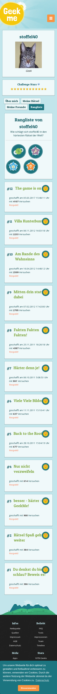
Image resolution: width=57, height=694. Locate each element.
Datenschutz (15, 645)
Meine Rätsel (31, 101)
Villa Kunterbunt (28, 221)
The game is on (28, 188)
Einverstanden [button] (28, 688)
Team (40, 641)
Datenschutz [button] (42, 680)
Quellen (15, 632)
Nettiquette (15, 628)
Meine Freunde (16, 107)
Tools (40, 632)
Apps (15, 658)
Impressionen (41, 637)
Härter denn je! (26, 368)
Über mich (11, 101)
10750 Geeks (41, 658)
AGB (15, 641)
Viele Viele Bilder (28, 400)
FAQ (41, 628)
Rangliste (36, 107)
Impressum (15, 637)
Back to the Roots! (29, 433)
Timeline (41, 645)
